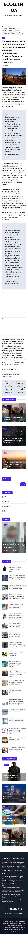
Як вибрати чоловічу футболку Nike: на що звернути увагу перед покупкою (11, 778)
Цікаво (6, 511)
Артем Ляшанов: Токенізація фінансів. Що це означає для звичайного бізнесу (10, 800)
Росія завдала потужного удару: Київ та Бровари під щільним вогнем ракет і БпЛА (13, 441)
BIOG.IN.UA (14, 909)
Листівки (6, 501)
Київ (4, 37)
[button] (24, 538)
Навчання (7, 506)
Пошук (7, 479)
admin (7, 550)
